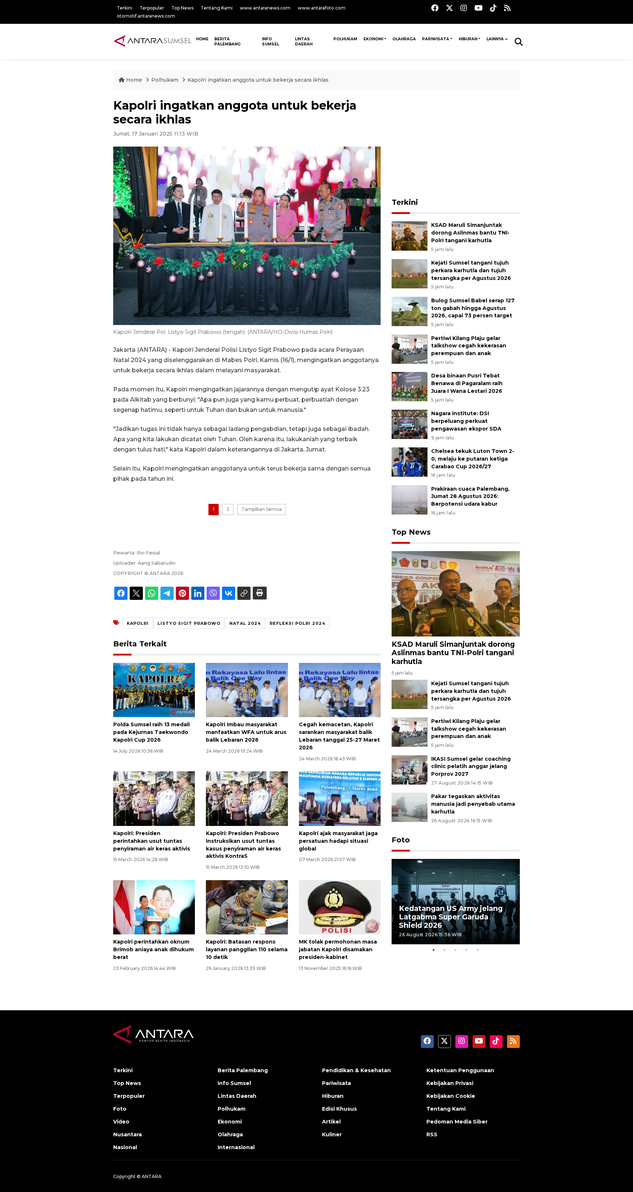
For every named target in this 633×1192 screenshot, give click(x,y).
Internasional (236, 1147)
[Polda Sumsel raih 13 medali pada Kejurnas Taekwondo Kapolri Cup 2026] (154, 689)
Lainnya (495, 39)
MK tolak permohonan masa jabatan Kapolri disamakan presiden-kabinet (338, 949)
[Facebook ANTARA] (434, 7)
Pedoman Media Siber (457, 1121)
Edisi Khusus (339, 1109)
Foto (401, 839)
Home (134, 80)
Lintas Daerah (303, 42)
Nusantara (127, 1134)
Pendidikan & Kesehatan (356, 1070)
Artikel (331, 1121)
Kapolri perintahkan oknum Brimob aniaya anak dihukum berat (153, 949)
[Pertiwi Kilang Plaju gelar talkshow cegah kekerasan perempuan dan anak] (409, 348)
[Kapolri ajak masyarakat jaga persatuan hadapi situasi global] (340, 798)
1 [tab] (433, 949)
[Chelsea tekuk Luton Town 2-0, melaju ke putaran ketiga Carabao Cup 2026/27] (409, 461)
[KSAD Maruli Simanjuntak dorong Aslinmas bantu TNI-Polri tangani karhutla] (409, 235)
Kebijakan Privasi (449, 1083)
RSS (431, 1134)
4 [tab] (466, 949)
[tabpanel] (456, 901)
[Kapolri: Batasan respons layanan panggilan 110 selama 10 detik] (247, 906)
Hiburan (468, 39)
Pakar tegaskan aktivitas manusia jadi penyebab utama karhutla (473, 804)
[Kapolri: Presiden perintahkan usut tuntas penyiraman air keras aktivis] (154, 798)
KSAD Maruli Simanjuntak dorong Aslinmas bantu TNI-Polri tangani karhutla (470, 233)
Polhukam (345, 39)
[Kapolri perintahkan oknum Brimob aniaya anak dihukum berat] (154, 906)
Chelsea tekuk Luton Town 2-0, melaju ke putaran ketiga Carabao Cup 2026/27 (472, 459)
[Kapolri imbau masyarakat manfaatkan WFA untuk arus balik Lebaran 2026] (247, 689)
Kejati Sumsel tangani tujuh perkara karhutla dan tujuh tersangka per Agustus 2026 (471, 270)
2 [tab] (444, 949)
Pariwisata (435, 39)
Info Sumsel (270, 42)
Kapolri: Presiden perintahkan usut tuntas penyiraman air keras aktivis (151, 841)
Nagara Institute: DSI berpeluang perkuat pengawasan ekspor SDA (466, 421)
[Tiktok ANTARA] (493, 7)
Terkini (124, 8)
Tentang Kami (217, 8)
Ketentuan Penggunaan (460, 1070)
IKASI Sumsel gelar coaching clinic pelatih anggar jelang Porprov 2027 (471, 767)
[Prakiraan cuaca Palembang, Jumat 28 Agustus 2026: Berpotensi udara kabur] (409, 499)
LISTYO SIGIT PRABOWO (189, 623)
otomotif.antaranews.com (146, 16)
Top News (182, 8)
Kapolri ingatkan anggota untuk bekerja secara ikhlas (258, 80)
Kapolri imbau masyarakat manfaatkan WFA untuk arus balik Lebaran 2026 (246, 732)
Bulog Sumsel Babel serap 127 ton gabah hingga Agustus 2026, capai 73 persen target (473, 308)
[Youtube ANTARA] (478, 7)
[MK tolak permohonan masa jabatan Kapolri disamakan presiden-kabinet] (340, 906)
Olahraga (404, 39)
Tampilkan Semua (261, 509)
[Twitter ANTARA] (449, 7)
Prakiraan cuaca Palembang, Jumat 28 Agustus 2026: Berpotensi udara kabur (470, 497)
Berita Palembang (227, 42)
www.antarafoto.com (321, 8)
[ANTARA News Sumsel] (153, 41)
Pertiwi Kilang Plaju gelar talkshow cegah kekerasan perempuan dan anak (468, 346)
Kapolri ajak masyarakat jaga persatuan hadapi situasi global (338, 841)
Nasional (125, 1147)
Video (121, 1121)
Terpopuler (152, 8)
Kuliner (332, 1134)
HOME (202, 39)
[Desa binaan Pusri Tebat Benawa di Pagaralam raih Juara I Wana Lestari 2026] (409, 386)
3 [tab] (455, 949)
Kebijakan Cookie (450, 1096)
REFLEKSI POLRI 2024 (297, 623)
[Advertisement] (456, 144)
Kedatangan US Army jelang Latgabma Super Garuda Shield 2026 (451, 917)
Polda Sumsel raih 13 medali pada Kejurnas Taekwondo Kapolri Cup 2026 (151, 732)
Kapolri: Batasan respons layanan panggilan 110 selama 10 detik (247, 949)
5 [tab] (477, 949)
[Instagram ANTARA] (463, 7)
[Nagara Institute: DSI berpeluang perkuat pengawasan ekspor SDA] (409, 423)
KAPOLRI (138, 623)
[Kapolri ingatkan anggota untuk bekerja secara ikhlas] (456, 593)
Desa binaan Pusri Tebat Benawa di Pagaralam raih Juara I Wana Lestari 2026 (467, 383)
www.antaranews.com (265, 8)
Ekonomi (373, 39)
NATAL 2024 (245, 623)
